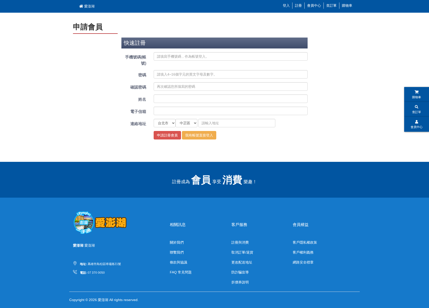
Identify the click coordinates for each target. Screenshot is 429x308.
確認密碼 (138, 87)
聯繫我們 (177, 252)
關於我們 (177, 242)
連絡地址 (138, 124)
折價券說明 (240, 282)
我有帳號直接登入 (199, 135)
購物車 (347, 5)
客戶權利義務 (303, 252)
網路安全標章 (303, 262)
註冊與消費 (240, 242)
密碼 (142, 75)
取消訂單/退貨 (242, 252)
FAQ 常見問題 (181, 272)
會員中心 (314, 5)
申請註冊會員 (167, 135)
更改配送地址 (241, 262)
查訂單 (331, 5)
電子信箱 (138, 111)
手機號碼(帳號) (135, 60)
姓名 (142, 99)
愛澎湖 (89, 6)
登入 (286, 5)
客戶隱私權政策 (305, 242)
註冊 (298, 5)
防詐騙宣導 (240, 272)
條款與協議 (178, 262)
